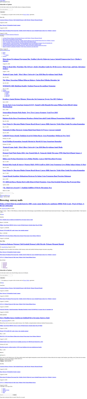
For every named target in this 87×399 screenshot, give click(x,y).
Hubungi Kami (6, 390)
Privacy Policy (26, 14)
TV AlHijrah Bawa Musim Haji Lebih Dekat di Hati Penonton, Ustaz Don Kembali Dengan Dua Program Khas (41, 182)
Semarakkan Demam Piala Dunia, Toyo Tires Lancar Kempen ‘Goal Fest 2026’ (30, 112)
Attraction (7, 95)
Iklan (4, 392)
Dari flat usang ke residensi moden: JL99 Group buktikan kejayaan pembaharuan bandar (21, 347)
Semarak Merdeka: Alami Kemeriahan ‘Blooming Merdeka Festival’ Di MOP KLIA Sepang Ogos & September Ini (27, 43)
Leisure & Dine (6, 91)
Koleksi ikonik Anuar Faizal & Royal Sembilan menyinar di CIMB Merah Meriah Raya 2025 (21, 341)
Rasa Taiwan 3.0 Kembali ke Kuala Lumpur (10, 25)
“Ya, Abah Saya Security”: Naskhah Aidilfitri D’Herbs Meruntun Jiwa (27, 188)
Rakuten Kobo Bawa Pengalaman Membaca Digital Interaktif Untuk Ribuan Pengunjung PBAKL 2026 (39, 118)
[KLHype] (5, 50)
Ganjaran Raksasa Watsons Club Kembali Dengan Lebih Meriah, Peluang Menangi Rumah (21, 20)
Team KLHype (5, 208)
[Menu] (0, 194)
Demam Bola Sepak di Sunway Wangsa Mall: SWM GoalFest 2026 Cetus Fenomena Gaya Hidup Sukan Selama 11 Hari (44, 164)
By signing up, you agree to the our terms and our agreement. (17, 14)
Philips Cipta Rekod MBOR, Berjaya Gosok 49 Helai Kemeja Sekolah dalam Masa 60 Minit (21, 225)
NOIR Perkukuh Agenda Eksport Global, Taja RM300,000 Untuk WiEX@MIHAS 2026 (22, 44)
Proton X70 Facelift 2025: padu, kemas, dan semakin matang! (14, 230)
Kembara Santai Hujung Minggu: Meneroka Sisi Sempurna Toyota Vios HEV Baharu (33, 99)
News (4, 53)
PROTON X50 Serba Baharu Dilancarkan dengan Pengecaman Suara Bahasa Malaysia (20, 235)
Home (4, 52)
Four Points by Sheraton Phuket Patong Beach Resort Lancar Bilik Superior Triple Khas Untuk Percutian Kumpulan (44, 124)
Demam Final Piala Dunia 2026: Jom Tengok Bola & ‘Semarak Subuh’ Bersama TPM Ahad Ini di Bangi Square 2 (42, 153)
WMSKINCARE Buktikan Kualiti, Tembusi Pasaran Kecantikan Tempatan (29, 86)
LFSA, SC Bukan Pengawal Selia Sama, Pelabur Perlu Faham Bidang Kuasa (19, 41)
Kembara (7, 92)
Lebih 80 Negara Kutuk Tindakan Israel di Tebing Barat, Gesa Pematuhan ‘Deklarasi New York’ (36, 136)
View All (7, 96)
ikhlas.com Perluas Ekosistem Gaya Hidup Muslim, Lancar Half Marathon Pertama (32, 159)
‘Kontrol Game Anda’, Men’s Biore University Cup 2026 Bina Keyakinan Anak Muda (32, 74)
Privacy (4, 391)
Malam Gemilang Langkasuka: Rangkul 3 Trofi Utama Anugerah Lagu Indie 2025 (20, 46)
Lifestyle (4, 56)
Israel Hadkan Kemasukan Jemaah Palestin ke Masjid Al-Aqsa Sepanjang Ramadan (32, 141)
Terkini (6, 55)
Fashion (4, 90)
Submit (14, 394)
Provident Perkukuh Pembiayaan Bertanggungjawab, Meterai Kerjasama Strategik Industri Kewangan (24, 45)
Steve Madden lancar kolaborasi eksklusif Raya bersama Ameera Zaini (16, 219)
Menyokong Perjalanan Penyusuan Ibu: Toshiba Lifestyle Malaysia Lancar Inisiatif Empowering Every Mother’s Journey (28, 30)
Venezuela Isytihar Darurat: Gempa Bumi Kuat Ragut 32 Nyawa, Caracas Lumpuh (32, 130)
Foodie (6, 93)
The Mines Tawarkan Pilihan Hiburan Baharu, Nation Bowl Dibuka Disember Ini (31, 80)
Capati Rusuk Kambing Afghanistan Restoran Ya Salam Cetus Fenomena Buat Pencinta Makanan (37, 176)
